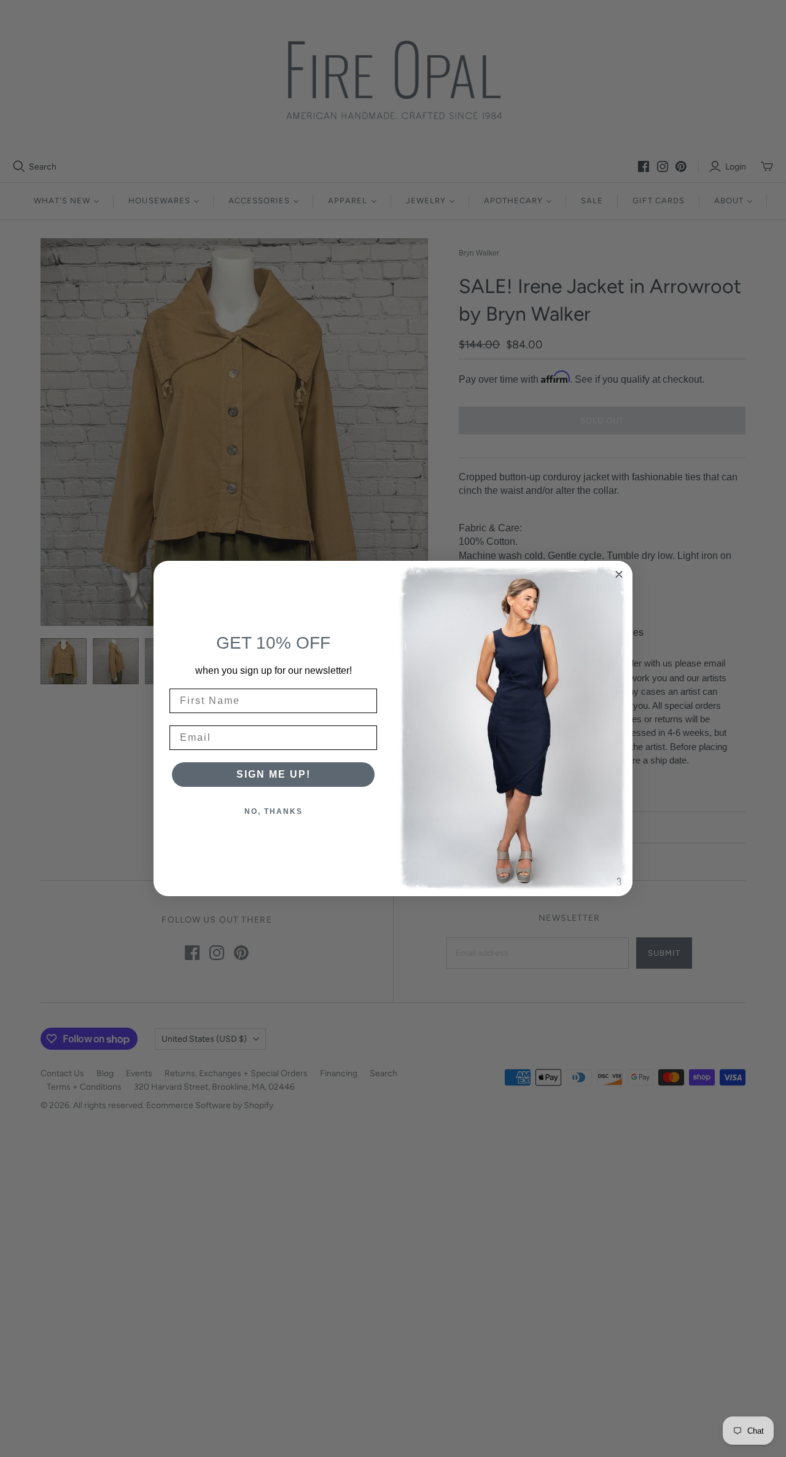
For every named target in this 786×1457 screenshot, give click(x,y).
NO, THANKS (273, 811)
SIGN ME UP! (273, 774)
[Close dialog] (619, 574)
